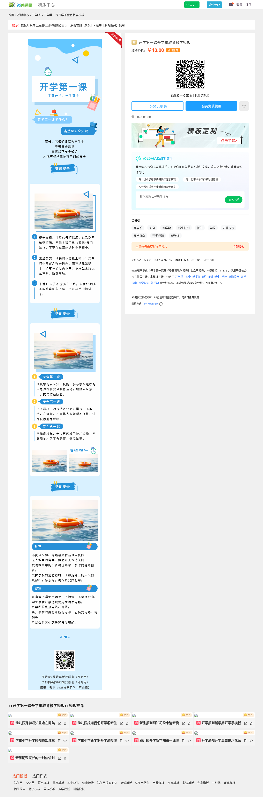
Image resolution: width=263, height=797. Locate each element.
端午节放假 (142, 783)
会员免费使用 (211, 106)
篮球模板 (126, 783)
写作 (231, 200)
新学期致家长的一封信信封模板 (32, 759)
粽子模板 (34, 789)
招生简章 (19, 789)
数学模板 (64, 789)
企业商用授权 (151, 304)
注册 (249, 4)
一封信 (216, 783)
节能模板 (158, 783)
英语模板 (49, 789)
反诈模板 (229, 783)
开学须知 (158, 236)
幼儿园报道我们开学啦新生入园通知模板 (94, 724)
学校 (213, 228)
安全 (152, 228)
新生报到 (184, 228)
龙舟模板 (203, 783)
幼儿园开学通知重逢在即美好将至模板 (32, 724)
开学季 (36, 15)
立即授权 (239, 246)
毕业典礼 (73, 783)
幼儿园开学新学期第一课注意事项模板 (156, 741)
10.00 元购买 (157, 106)
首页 (11, 15)
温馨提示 (228, 228)
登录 (239, 4)
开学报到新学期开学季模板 (219, 722)
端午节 (18, 783)
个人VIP (191, 4)
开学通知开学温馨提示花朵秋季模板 (218, 741)
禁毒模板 (58, 783)
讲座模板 (79, 789)
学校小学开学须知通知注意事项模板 (32, 741)
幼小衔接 (88, 783)
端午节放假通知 (107, 783)
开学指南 (139, 236)
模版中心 (23, 15)
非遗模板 (188, 783)
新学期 (166, 228)
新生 (200, 228)
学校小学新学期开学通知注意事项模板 (94, 741)
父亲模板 (173, 783)
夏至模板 (43, 783)
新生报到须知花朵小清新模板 (156, 724)
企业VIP (214, 4)
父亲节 (30, 783)
